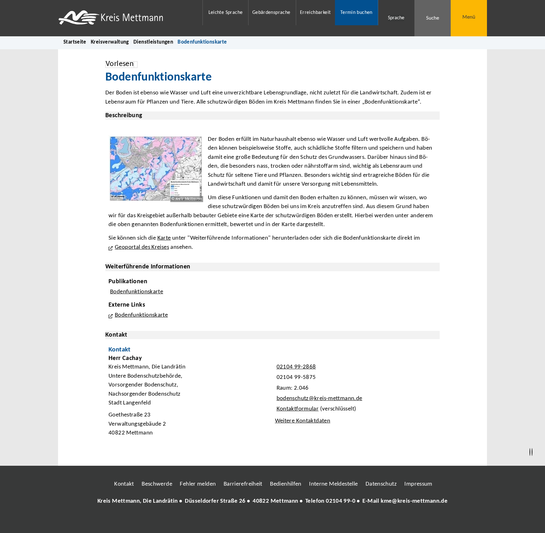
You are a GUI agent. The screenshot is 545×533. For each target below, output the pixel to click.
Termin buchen (356, 12)
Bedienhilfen (286, 484)
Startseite (74, 42)
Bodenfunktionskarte (136, 292)
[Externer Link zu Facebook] (229, 520)
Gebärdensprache (271, 12)
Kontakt (124, 484)
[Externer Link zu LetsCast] (314, 520)
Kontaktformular (298, 409)
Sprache (396, 18)
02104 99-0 (340, 501)
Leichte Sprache (225, 12)
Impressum (418, 484)
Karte (164, 238)
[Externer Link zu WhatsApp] (300, 520)
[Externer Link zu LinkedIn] (272, 520)
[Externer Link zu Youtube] (286, 520)
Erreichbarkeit (315, 12)
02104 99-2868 (295, 367)
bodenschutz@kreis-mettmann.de (318, 399)
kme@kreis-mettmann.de (414, 501)
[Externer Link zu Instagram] (243, 520)
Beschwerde (157, 484)
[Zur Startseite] (126, 18)
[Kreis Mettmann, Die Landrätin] (272, 501)
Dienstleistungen (153, 42)
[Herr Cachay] (272, 397)
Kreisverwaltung (110, 42)
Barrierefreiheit (243, 484)
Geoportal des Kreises (142, 247)
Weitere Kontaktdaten (303, 421)
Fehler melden (198, 484)
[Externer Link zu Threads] (257, 520)
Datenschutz (381, 484)
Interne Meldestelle (333, 484)
